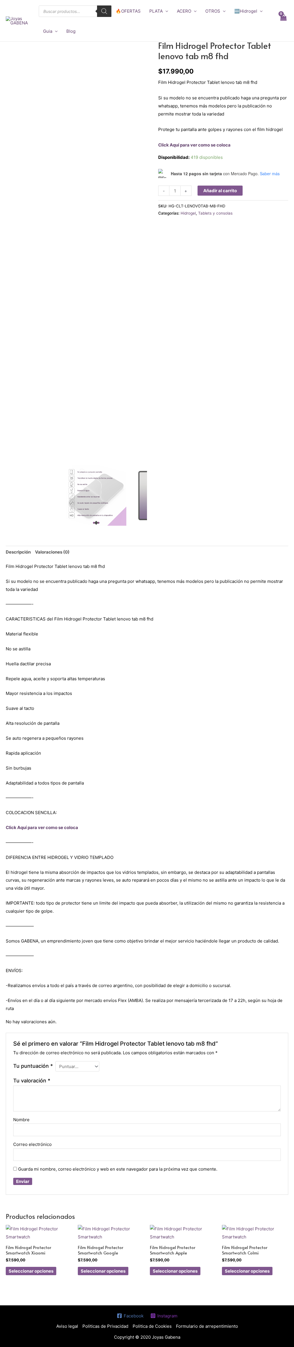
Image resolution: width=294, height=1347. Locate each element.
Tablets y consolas (215, 213)
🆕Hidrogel (245, 11)
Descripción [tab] (18, 552)
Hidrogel (188, 213)
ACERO (184, 11)
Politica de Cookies (152, 1326)
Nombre (21, 1119)
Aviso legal (67, 1326)
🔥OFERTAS (128, 11)
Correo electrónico (32, 1144)
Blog (71, 31)
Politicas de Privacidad (105, 1326)
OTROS (212, 11)
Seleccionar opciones (31, 1271)
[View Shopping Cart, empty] (283, 20)
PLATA (156, 11)
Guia (47, 31)
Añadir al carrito (220, 190)
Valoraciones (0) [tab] (52, 552)
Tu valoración (31, 1081)
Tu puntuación (33, 1066)
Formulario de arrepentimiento (207, 1326)
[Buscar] (104, 11)
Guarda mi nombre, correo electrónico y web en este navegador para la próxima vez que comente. (117, 1169)
